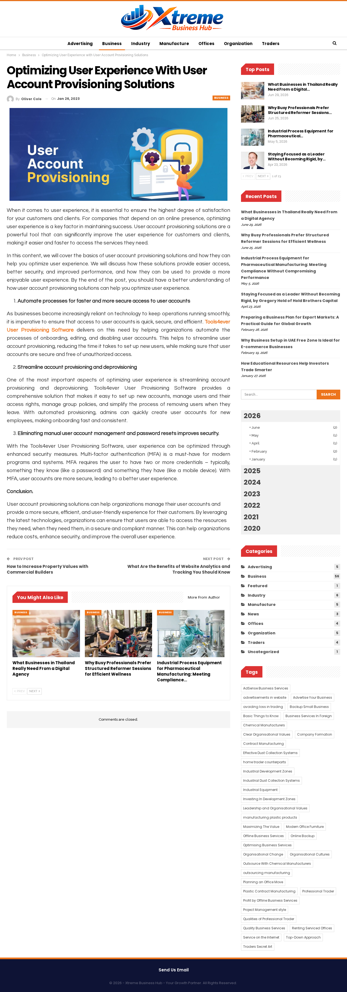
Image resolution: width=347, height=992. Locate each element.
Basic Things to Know (261, 716)
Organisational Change (263, 854)
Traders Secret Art (257, 946)
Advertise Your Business (312, 697)
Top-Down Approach (303, 937)
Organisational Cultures (310, 854)
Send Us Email (174, 970)
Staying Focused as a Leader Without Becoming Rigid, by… (297, 156)
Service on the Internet (261, 937)
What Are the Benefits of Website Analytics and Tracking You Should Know (178, 569)
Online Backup (302, 836)
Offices (206, 43)
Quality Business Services (264, 928)
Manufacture (174, 43)
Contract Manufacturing (263, 743)
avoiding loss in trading (263, 706)
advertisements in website (264, 697)
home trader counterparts (264, 762)
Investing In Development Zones (269, 799)
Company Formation (314, 734)
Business (112, 43)
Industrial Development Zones (267, 771)
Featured (257, 586)
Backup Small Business (309, 706)
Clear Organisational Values (266, 734)
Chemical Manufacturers (264, 725)
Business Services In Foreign (308, 716)
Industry (140, 43)
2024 (252, 482)
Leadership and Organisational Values (275, 808)
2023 (252, 494)
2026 (252, 416)
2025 (252, 471)
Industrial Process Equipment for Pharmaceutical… (300, 133)
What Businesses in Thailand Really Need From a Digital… (303, 87)
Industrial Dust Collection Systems (271, 780)
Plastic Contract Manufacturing (269, 891)
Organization (238, 43)
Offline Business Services (263, 836)
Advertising (80, 43)
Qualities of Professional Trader (268, 919)
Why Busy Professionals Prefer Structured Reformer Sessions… (300, 110)
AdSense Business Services (265, 688)
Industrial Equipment (260, 789)
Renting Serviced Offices (312, 928)
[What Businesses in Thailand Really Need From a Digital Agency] (46, 633)
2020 (252, 528)
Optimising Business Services (267, 845)
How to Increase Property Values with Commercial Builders (47, 569)
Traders (270, 43)
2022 (252, 505)
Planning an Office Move (263, 882)
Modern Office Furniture (305, 826)
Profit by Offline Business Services (270, 900)
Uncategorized (263, 651)
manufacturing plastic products (270, 817)
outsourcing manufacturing (266, 872)
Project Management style (264, 909)
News (253, 614)
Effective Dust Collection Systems (270, 753)
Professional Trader (318, 891)
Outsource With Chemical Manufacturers (277, 863)
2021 (251, 517)
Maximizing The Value (261, 826)
